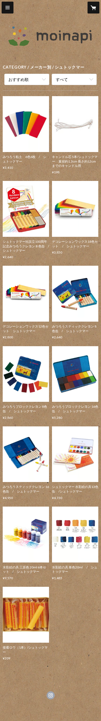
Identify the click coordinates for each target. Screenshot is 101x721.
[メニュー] (7, 8)
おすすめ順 (18, 79)
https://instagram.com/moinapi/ (51, 695)
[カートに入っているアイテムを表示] (93, 8)
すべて (62, 79)
